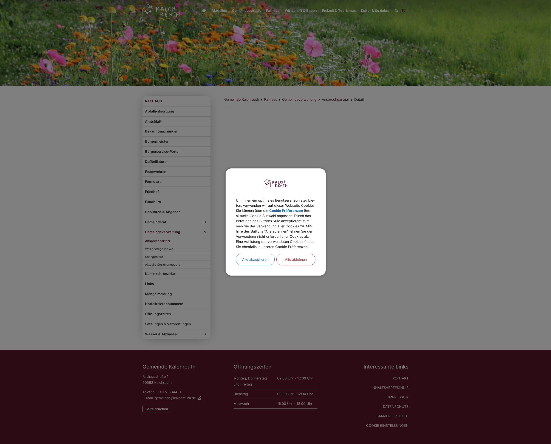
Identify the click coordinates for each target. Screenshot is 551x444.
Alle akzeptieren (255, 259)
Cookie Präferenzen (286, 210)
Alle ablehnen (296, 259)
